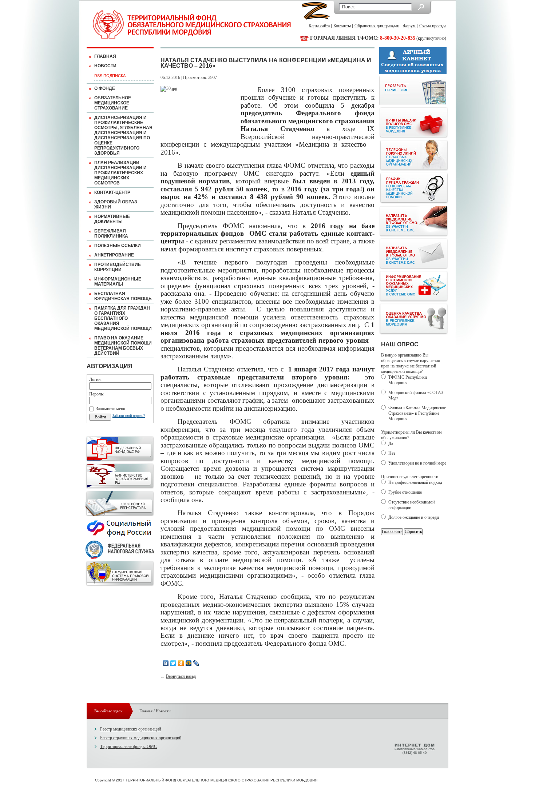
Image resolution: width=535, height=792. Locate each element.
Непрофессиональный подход (415, 482)
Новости (105, 65)
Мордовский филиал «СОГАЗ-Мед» (416, 395)
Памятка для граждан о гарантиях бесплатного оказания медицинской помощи (123, 318)
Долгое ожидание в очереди (413, 517)
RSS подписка (110, 75)
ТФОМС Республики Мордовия (407, 380)
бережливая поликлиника (111, 233)
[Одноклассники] (181, 663)
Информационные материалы (117, 281)
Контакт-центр (112, 192)
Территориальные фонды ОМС (128, 746)
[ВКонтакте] (166, 663)
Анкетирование (114, 255)
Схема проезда (432, 25)
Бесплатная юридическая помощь (123, 296)
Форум (409, 25)
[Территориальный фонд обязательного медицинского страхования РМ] (192, 24)
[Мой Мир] (189, 663)
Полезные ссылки (117, 245)
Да (390, 443)
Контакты (342, 25)
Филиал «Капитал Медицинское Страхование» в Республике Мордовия (417, 413)
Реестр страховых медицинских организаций (140, 737)
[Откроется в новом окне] (120, 460)
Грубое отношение (405, 492)
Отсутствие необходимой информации (411, 505)
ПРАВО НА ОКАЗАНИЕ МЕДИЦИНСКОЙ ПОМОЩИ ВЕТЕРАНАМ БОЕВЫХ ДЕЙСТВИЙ (123, 345)
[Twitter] (173, 663)
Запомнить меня (110, 408)
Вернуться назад (181, 676)
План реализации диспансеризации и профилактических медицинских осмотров (120, 173)
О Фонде (104, 88)
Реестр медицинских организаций (130, 729)
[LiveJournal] (196, 663)
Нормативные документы (112, 219)
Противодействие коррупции (117, 267)
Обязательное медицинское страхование (112, 103)
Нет (391, 453)
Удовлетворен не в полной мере (417, 463)
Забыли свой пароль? (128, 416)
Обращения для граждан (376, 25)
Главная (105, 56)
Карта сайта (319, 25)
